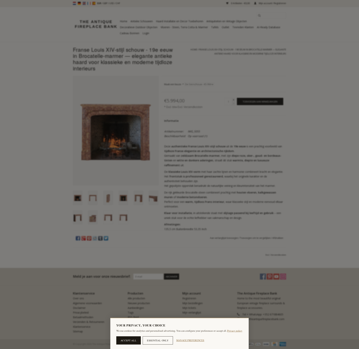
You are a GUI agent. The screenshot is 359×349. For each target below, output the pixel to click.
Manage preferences (190, 340)
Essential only (158, 340)
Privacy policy (234, 330)
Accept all (128, 340)
